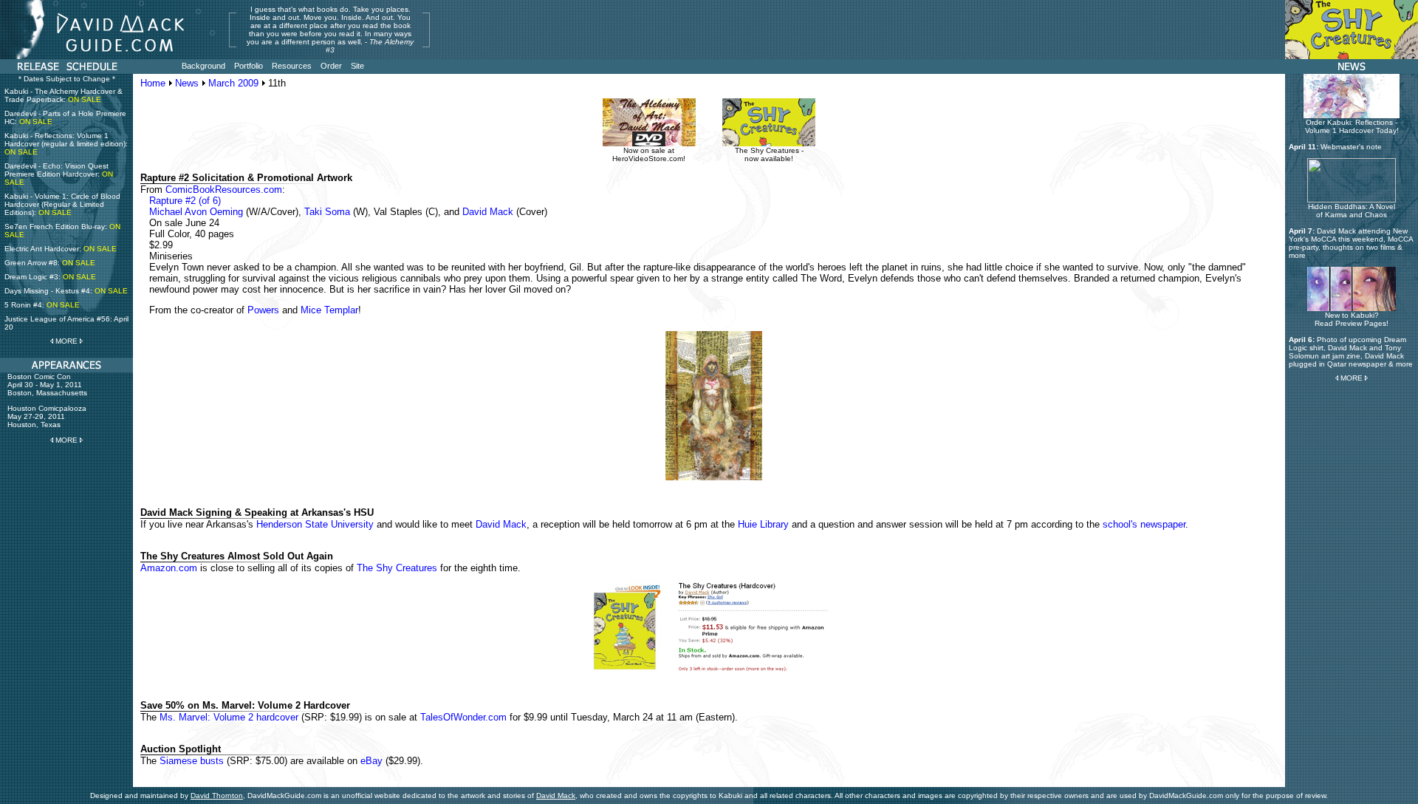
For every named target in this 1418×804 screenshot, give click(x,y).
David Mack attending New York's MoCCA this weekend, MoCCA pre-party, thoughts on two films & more (1351, 243)
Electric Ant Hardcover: (60, 249)
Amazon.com (168, 567)
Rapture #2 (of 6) (185, 200)
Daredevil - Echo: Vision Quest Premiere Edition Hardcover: (58, 174)
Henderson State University (315, 524)
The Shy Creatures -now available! (769, 154)
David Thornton (217, 795)
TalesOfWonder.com (463, 717)
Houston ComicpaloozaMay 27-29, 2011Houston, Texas (46, 416)
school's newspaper (1144, 524)
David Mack (487, 211)
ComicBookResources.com (223, 189)
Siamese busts (192, 760)
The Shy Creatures (397, 567)
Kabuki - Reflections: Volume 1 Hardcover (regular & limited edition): (66, 144)
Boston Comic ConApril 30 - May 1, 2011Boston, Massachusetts (47, 384)
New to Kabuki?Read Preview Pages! (1351, 319)
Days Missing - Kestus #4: (66, 291)
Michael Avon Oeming (196, 211)
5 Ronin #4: (42, 305)
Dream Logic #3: (50, 277)
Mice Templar (329, 310)
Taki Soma (327, 211)
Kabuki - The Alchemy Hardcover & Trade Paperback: (63, 95)
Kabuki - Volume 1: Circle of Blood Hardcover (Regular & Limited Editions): (62, 204)
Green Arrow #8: (49, 263)
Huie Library (763, 524)
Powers (263, 310)
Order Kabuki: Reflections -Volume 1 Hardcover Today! (1352, 126)
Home (152, 83)
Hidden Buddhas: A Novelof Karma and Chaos (1351, 210)
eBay (371, 760)
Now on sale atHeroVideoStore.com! (648, 154)
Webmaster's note (1351, 147)
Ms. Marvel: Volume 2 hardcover (229, 717)
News (187, 83)
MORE (66, 341)
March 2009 (233, 83)
